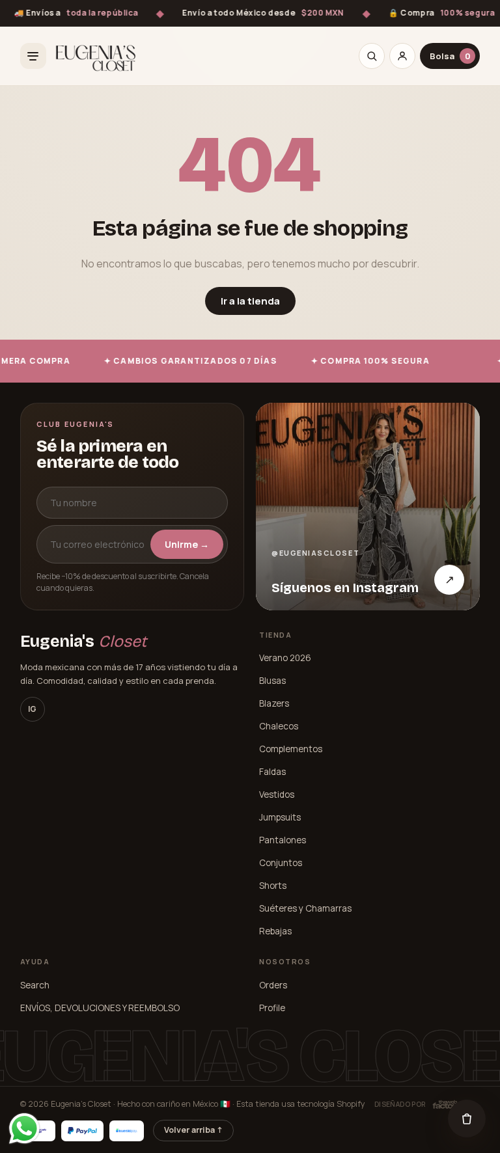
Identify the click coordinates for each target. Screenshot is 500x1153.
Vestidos (276, 794)
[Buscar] (372, 56)
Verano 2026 (285, 658)
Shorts (272, 885)
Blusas (272, 680)
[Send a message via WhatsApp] (24, 1128)
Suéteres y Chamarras (305, 908)
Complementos (290, 749)
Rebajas (275, 931)
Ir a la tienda (250, 301)
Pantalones (282, 840)
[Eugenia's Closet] (95, 56)
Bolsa (450, 56)
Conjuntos (280, 863)
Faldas (272, 772)
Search (34, 985)
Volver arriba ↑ (193, 1129)
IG (32, 708)
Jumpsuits (280, 817)
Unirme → (187, 544)
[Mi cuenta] (402, 56)
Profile (272, 1008)
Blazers (274, 703)
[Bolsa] (467, 1118)
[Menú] (33, 56)
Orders (273, 985)
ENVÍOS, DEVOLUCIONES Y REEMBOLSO (100, 1008)
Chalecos (278, 726)
